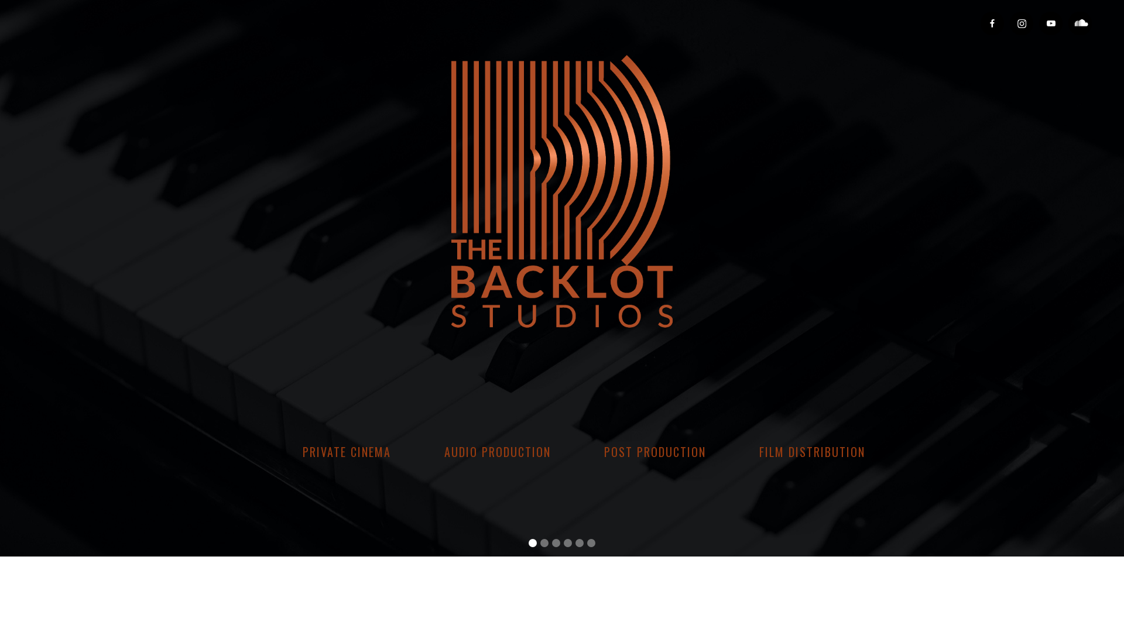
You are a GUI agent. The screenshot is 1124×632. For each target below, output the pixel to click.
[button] (533, 543)
